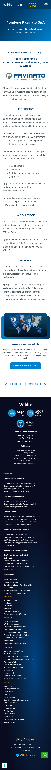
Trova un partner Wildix (12, 654)
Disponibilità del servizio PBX (15, 627)
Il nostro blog (9, 641)
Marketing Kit (9, 673)
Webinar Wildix (9, 670)
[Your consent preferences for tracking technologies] (4, 765)
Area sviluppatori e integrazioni (15, 632)
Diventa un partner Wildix (13, 651)
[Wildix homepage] (8, 4)
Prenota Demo (33, 4)
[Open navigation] (46, 5)
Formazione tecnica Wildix (14, 667)
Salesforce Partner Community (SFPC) (18, 659)
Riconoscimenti (10, 714)
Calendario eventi (10, 703)
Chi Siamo (8, 686)
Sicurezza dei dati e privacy (14, 638)
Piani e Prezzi (9, 711)
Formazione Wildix (11, 662)
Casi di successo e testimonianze (16, 700)
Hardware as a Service (12, 676)
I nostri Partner (9, 697)
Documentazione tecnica (13, 630)
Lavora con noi (9, 708)
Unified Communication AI (14, 478)
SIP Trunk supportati (11, 621)
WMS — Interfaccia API (12, 624)
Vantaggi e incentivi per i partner (16, 656)
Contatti (7, 694)
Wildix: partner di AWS (12, 689)
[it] (25, 404)
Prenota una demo (11, 705)
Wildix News (8, 692)
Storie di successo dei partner (15, 679)
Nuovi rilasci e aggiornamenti (15, 643)
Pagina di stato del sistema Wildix (16, 635)
